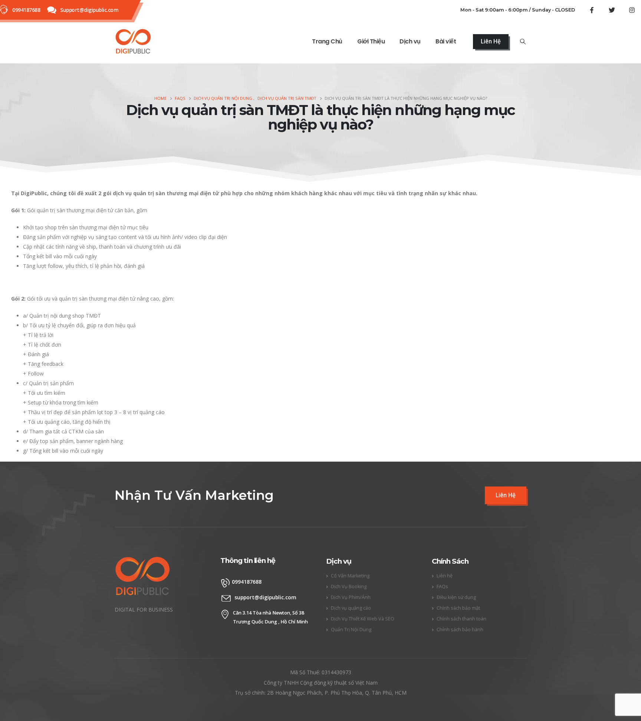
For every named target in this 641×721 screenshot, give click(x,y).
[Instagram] (632, 10)
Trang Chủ (327, 41)
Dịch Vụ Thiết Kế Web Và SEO (362, 619)
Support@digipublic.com (89, 9)
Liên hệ (445, 576)
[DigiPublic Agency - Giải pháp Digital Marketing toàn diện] (133, 41)
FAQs (442, 586)
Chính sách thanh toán (461, 619)
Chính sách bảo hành (460, 629)
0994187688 (26, 9)
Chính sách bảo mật (458, 608)
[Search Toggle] (523, 41)
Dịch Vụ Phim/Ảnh (351, 597)
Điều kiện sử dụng (456, 597)
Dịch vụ (410, 41)
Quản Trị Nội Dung (351, 629)
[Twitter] (612, 10)
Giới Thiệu (371, 41)
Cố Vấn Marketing (350, 576)
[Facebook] (592, 10)
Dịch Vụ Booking (348, 586)
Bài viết (445, 41)
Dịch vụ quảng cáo (351, 608)
